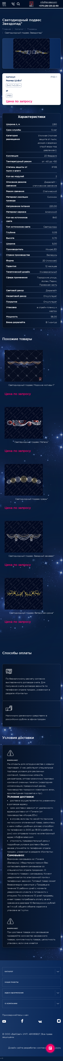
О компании (11, 1003)
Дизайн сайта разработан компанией (29, 1048)
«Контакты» (47, 852)
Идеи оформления (14, 993)
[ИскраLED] (18, 4)
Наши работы (12, 982)
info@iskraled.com (48, 2)
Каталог (9, 971)
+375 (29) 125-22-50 (49, 6)
